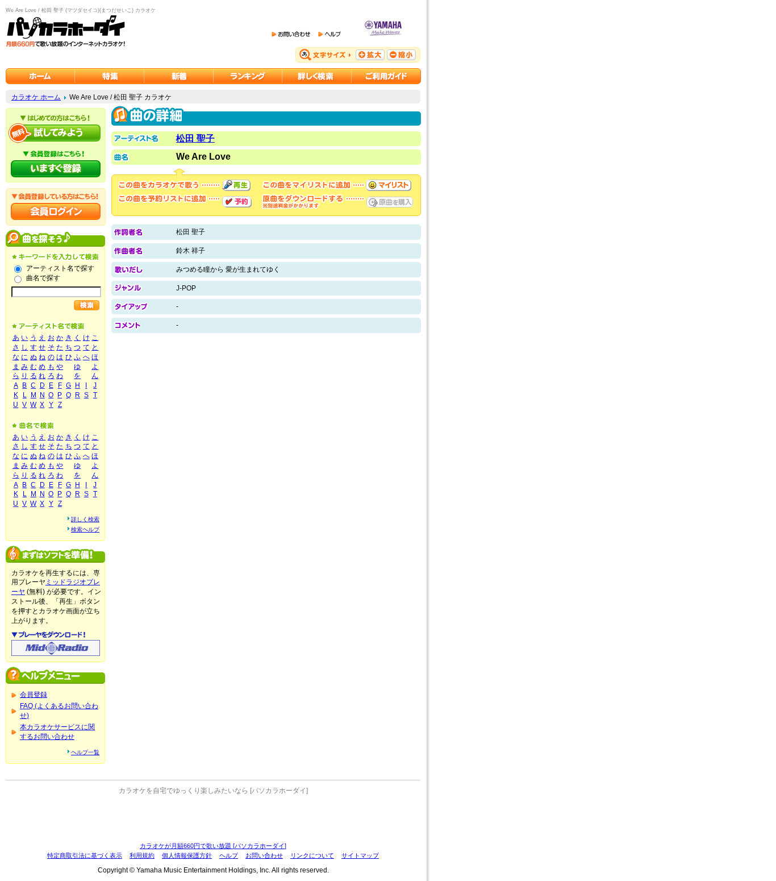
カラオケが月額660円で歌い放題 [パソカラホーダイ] (213, 845)
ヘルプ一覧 (85, 752)
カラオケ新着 (179, 76)
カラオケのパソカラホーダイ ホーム (40, 76)
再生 (236, 185)
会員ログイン (56, 211)
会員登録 (33, 695)
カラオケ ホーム (36, 97)
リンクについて (312, 855)
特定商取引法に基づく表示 (84, 855)
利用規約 (142, 855)
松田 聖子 (195, 138)
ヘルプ (228, 855)
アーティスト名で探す (60, 268)
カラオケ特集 (109, 76)
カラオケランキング (248, 76)
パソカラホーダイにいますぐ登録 (56, 168)
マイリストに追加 (388, 185)
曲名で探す (43, 278)
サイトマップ (360, 855)
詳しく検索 (85, 519)
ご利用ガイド (386, 76)
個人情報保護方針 (187, 855)
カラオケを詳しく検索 (317, 76)
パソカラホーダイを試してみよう (56, 133)
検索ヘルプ (85, 529)
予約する (237, 201)
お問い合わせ (264, 855)
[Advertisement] (213, 818)
